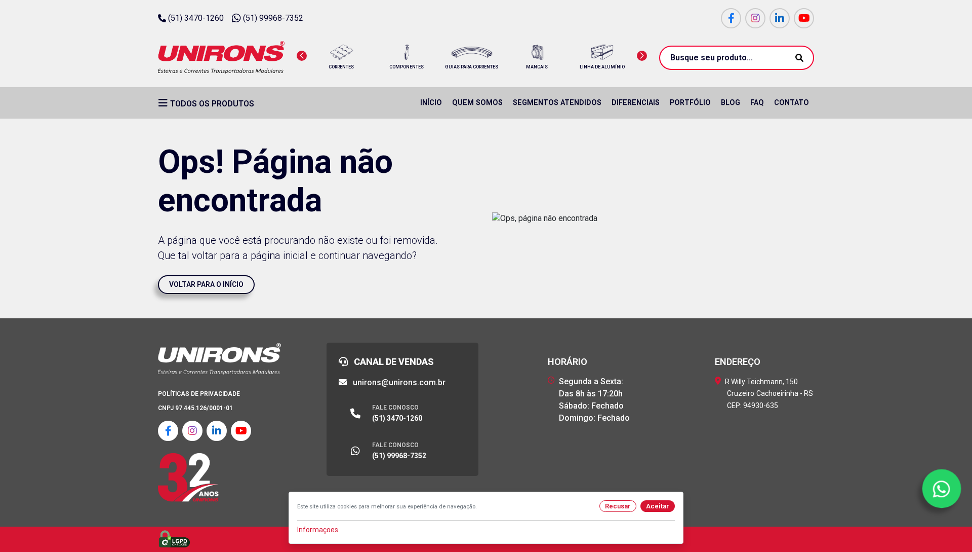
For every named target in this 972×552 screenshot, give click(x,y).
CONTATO (791, 102)
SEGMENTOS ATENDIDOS (557, 102)
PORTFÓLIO (690, 102)
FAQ (757, 102)
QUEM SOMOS (477, 102)
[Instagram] (755, 18)
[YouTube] (804, 18)
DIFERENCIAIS (636, 102)
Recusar (618, 506)
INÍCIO (431, 102)
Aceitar (657, 506)
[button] (302, 56)
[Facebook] (731, 18)
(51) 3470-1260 (196, 18)
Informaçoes (317, 530)
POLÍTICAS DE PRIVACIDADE (199, 393)
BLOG (730, 102)
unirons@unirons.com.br (398, 382)
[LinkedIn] (780, 18)
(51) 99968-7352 (273, 18)
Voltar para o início (206, 284)
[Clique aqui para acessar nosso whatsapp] (941, 488)
